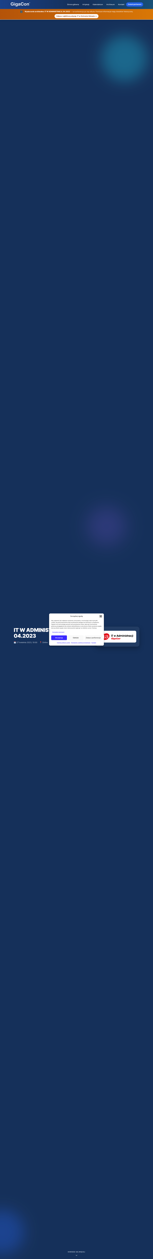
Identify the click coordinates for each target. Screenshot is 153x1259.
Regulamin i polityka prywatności (80, 642)
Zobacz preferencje (93, 638)
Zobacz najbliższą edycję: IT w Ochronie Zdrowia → (76, 16)
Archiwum (110, 4)
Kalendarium (98, 4)
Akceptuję (59, 638)
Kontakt (93, 642)
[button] (101, 616)
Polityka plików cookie (63, 642)
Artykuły (85, 4)
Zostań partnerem (134, 4)
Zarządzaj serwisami (58, 632)
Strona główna (73, 4)
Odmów (76, 638)
